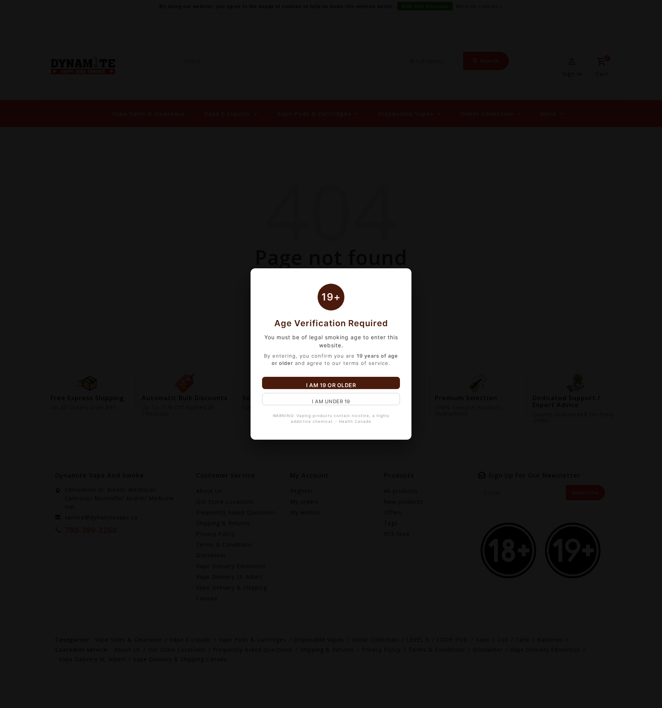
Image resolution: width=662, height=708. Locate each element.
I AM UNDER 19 (331, 401)
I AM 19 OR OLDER (331, 385)
